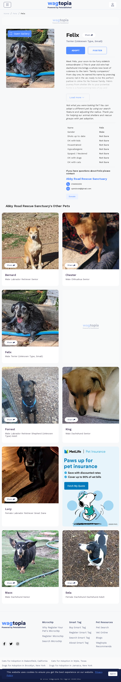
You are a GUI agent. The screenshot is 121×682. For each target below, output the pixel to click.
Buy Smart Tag (77, 627)
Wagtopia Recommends (104, 644)
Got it (112, 674)
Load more (75, 97)
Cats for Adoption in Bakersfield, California (24, 661)
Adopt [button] (76, 50)
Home (6, 13)
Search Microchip (52, 641)
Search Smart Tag (79, 637)
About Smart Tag (79, 642)
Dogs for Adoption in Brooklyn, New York (23, 665)
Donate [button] (72, 196)
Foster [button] (97, 50)
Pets (15, 13)
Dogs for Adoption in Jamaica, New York (70, 665)
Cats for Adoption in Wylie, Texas (68, 661)
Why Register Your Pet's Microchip (52, 629)
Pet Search (102, 627)
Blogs (99, 637)
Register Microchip (52, 636)
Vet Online (102, 632)
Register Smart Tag (80, 632)
